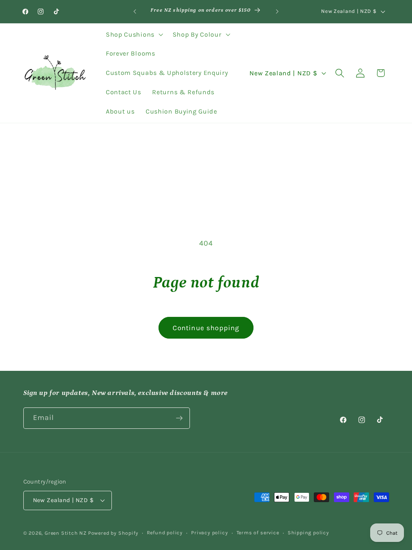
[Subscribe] (179, 418)
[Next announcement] (277, 12)
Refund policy (165, 532)
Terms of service (258, 532)
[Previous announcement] (135, 12)
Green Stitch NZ (66, 533)
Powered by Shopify (113, 533)
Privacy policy (209, 532)
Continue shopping (206, 328)
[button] (133, 34)
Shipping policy (308, 532)
